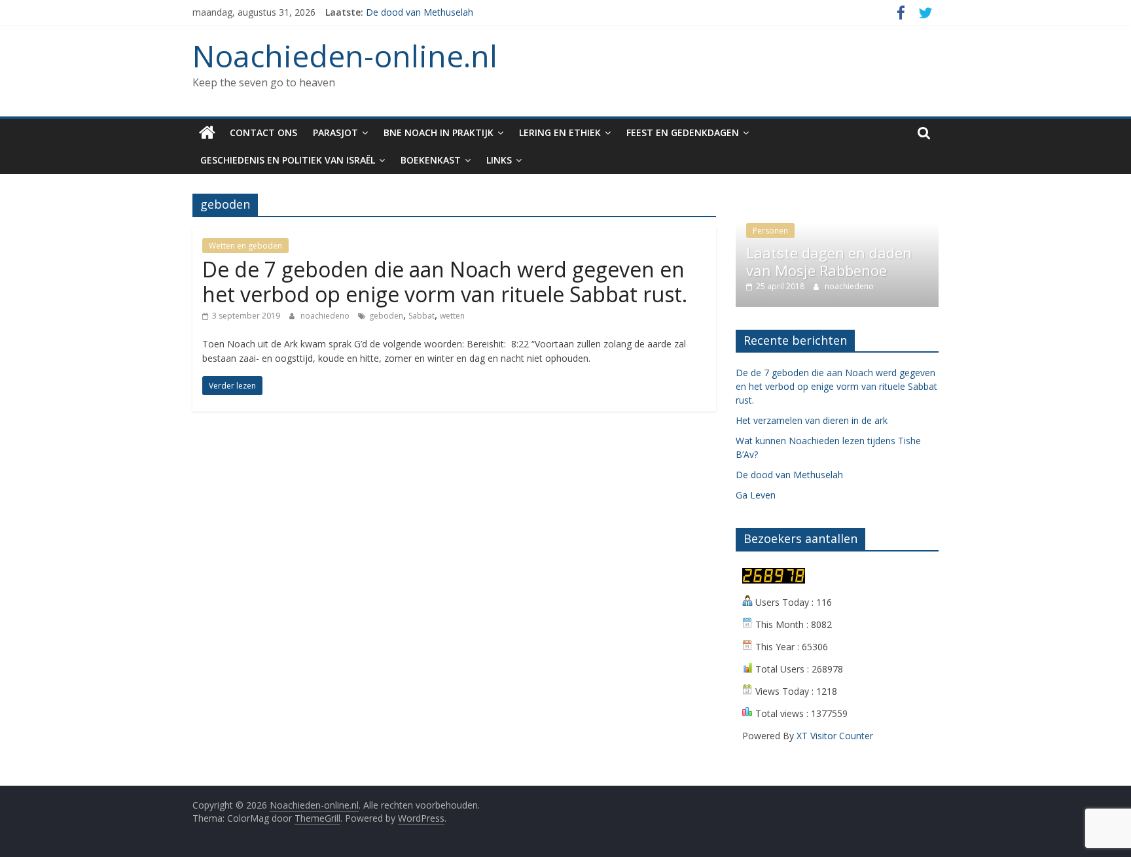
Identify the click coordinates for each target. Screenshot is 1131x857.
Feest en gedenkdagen (682, 132)
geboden (386, 315)
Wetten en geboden (245, 245)
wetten (452, 315)
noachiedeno (325, 315)
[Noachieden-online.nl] (207, 133)
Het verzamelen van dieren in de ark (812, 420)
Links (499, 160)
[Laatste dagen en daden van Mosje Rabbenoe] (837, 200)
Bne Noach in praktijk (439, 132)
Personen (770, 230)
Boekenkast (431, 160)
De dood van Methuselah (419, 12)
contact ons (263, 132)
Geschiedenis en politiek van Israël (287, 160)
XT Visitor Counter (835, 735)
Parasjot (335, 132)
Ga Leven (756, 495)
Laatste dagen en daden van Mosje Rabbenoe (829, 261)
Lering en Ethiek (560, 132)
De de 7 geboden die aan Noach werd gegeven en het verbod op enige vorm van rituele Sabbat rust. (447, 281)
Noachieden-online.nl (344, 55)
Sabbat (421, 315)
